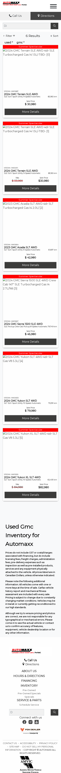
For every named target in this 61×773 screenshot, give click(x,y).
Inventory (29, 685)
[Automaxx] (18, 3)
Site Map (14, 746)
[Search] (54, 26)
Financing (29, 680)
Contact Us (10, 743)
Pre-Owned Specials (29, 693)
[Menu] (53, 7)
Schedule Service (29, 705)
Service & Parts (29, 700)
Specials (29, 697)
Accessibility (28, 743)
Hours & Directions (29, 676)
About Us (29, 671)
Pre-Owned (29, 690)
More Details (30, 111)
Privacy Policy (48, 743)
